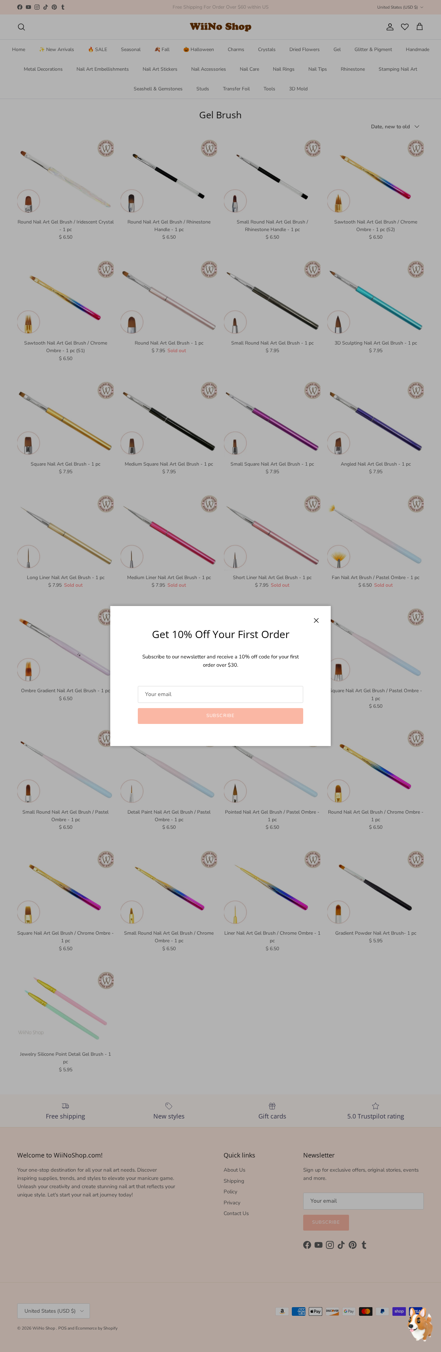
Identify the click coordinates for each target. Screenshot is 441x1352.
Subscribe (220, 716)
